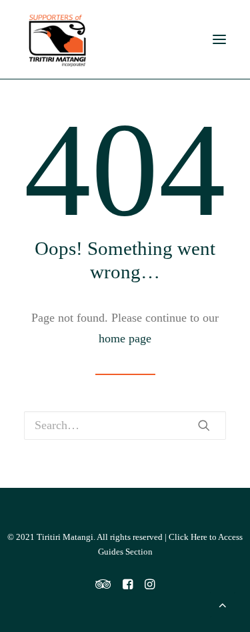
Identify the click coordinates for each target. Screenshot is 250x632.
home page (125, 338)
